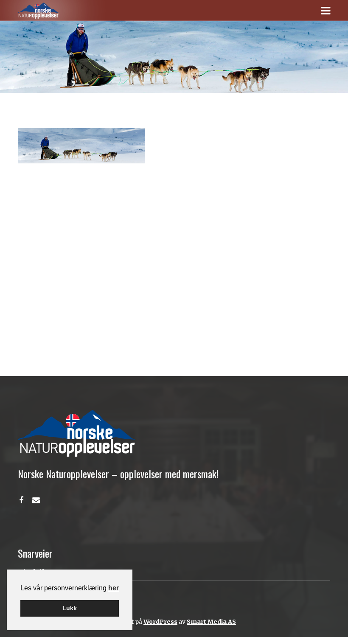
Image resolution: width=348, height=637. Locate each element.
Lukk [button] (69, 608)
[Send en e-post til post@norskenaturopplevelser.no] (36, 500)
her (113, 588)
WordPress (160, 622)
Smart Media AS (211, 622)
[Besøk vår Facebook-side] (21, 500)
